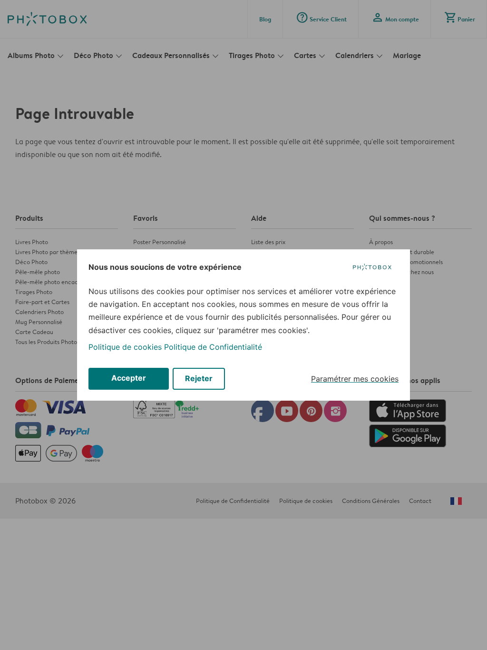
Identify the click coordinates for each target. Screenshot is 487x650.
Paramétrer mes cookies (355, 379)
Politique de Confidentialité (213, 347)
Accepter (128, 378)
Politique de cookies (125, 347)
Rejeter (199, 378)
